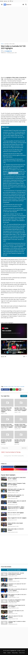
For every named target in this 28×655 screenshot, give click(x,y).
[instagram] (20, 469)
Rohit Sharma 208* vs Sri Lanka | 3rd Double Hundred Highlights (16, 490)
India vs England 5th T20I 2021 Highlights (17, 518)
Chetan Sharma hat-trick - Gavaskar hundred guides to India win (16, 573)
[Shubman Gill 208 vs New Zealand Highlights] (4, 524)
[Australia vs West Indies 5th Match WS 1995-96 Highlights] (21, 435)
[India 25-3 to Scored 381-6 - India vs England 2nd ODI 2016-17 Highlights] (4, 508)
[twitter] (20, 467)
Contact (9, 652)
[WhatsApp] (14, 389)
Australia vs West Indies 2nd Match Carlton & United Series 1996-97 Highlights (7, 426)
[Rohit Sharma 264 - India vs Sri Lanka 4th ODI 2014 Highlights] (4, 502)
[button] (2, 4)
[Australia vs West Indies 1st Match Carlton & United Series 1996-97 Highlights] (21, 419)
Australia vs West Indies (10, 43)
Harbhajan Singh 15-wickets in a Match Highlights (16, 622)
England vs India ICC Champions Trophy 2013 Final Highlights (16, 484)
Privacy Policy (15, 652)
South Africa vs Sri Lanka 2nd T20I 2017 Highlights (17, 584)
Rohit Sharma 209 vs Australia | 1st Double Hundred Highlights (16, 495)
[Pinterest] (17, 389)
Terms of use (22, 652)
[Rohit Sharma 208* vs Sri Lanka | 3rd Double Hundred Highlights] (4, 490)
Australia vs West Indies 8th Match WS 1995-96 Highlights (6, 441)
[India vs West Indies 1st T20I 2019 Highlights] (4, 530)
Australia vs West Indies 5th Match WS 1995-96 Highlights (20, 441)
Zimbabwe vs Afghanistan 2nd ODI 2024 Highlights (17, 579)
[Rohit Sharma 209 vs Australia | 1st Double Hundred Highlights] (4, 496)
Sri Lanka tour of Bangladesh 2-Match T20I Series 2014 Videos (16, 600)
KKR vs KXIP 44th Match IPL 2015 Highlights (16, 611)
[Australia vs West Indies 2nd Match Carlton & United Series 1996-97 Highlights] (7, 419)
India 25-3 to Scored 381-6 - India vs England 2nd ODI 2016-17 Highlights (16, 507)
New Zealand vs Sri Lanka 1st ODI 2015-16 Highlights (17, 595)
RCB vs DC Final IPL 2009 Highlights (16, 512)
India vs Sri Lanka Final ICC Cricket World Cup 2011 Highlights (17, 478)
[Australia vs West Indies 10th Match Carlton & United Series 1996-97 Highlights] (7, 403)
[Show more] (23, 389)
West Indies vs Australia (19, 386)
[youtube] (7, 469)
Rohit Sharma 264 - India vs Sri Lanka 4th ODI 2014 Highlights (17, 501)
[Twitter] (11, 389)
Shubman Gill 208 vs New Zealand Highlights (15, 523)
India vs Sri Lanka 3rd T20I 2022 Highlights (15, 616)
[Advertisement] (14, 20)
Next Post (24, 448)
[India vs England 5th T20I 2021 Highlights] (4, 519)
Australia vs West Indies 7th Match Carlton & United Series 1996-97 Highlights (21, 409)
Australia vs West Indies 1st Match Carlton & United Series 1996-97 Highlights (21, 426)
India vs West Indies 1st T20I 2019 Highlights (16, 529)
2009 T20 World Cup (13, 173)
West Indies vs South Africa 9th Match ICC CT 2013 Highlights (17, 589)
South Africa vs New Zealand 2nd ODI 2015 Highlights (16, 606)
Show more (23, 396)
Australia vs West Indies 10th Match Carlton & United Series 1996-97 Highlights (6, 409)
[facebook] (7, 467)
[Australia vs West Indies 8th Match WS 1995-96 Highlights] (7, 435)
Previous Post (5, 448)
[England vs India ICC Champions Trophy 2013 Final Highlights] (4, 485)
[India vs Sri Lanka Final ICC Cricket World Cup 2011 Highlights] (4, 479)
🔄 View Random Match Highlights (14, 569)
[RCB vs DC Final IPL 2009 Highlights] (4, 514)
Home (2, 43)
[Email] (20, 389)
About (4, 652)
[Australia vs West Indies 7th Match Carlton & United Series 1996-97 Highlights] (21, 403)
